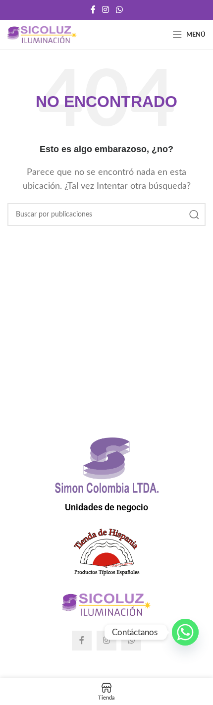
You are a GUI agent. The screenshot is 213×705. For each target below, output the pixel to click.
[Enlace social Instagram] (105, 9)
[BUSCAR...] (194, 214)
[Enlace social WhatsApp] (119, 9)
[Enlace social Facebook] (93, 9)
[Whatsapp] (185, 632)
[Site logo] (42, 34)
